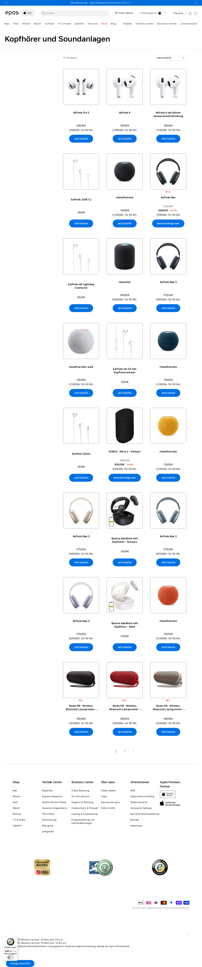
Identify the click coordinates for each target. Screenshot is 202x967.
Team (104, 796)
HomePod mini (124, 197)
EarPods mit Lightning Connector (81, 286)
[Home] (12, 13)
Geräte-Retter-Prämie (54, 802)
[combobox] (74, 13)
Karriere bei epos (110, 802)
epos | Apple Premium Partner (155, 908)
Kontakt (135, 820)
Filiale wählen (108, 790)
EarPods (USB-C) (81, 199)
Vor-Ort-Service (80, 796)
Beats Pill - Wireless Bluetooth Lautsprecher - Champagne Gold (168, 707)
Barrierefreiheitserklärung (145, 814)
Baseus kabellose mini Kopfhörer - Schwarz (125, 540)
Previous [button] (6, 2)
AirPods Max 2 (168, 282)
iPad (15, 802)
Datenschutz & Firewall (84, 808)
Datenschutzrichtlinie (143, 796)
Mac (15, 790)
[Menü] (16, 938)
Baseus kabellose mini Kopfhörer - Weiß (125, 625)
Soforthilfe (48, 814)
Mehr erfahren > (123, 3)
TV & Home (19, 820)
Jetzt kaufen (81, 138)
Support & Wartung (82, 802)
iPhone (16, 796)
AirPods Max (168, 197)
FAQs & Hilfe (108, 808)
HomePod (125, 282)
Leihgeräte (48, 831)
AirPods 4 (124, 112)
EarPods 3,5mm (81, 453)
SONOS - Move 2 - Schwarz (125, 451)
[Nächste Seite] (133, 751)
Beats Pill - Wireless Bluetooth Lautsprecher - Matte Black (81, 707)
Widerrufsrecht (139, 802)
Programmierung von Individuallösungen (83, 821)
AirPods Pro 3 (81, 112)
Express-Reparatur (52, 796)
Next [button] (195, 2)
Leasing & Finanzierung (84, 814)
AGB (133, 790)
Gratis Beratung (80, 790)
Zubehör (17, 825)
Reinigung (47, 825)
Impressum (136, 825)
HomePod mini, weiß (81, 366)
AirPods (17, 814)
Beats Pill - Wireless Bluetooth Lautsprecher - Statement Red (124, 707)
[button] (7, 23)
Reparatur (47, 790)
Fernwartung (49, 820)
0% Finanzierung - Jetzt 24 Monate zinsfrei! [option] (101, 3)
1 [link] (116, 751)
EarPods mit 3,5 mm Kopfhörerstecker (124, 371)
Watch (16, 808)
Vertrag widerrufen (20, 963)
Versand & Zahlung (141, 808)
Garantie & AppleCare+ (55, 808)
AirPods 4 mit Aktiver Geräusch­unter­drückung (168, 114)
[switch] (10, 957)
